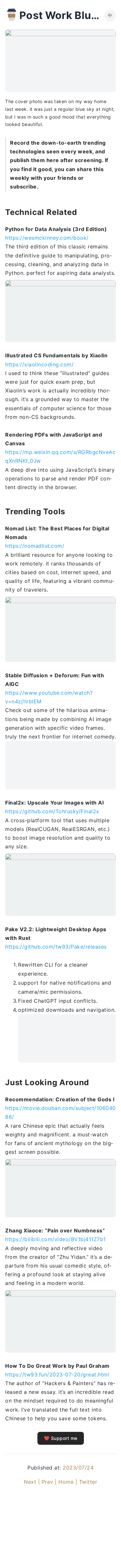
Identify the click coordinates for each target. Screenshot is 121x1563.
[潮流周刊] (11, 14)
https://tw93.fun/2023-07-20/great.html (57, 1374)
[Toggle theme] (105, 1547)
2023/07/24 (78, 1467)
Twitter (88, 1482)
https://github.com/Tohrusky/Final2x (52, 811)
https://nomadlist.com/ (34, 546)
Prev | (49, 1482)
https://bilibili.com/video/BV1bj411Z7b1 (55, 1239)
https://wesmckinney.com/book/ (47, 238)
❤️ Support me (60, 1438)
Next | (32, 1482)
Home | (67, 1482)
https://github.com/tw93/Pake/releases (56, 946)
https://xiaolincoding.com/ (39, 364)
